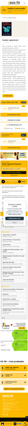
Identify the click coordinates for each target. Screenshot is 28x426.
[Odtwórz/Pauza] (2, 423)
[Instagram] (7, 414)
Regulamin (12, 420)
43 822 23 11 (9, 402)
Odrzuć (15, 222)
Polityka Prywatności (6, 420)
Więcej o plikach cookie (14, 214)
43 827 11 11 (21, 128)
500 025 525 (10, 409)
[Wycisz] (15, 423)
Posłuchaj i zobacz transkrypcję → (14, 172)
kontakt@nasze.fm (15, 125)
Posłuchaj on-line (14, 114)
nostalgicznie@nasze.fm (17, 409)
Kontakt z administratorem (17, 421)
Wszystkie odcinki (14, 175)
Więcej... (4, 318)
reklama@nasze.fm (14, 404)
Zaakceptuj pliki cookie (14, 218)
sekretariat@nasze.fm (16, 402)
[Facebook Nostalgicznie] (5, 414)
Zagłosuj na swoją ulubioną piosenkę (14, 389)
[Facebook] (3, 414)
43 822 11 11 (8, 404)
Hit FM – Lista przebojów (12, 361)
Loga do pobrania (9, 421)
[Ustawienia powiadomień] (25, 423)
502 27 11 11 (9, 128)
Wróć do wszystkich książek (9, 18)
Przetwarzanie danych (17, 420)
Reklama (23, 420)
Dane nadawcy (5, 412)
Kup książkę (9, 96)
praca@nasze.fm (8, 410)
